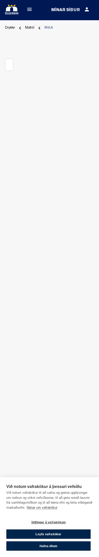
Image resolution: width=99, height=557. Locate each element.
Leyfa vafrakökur (48, 534)
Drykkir (10, 27)
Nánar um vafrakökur (42, 507)
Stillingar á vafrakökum (48, 522)
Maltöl (29, 27)
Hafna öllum (48, 546)
